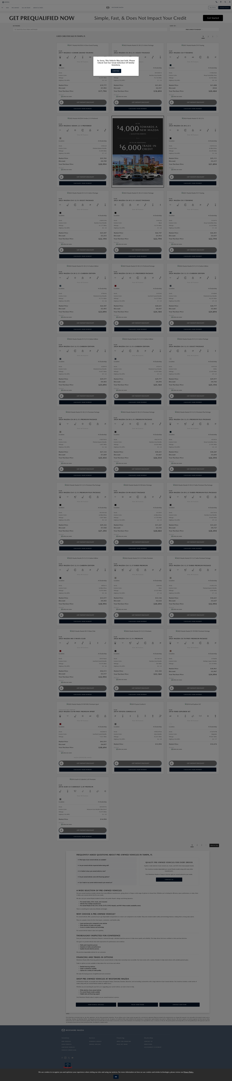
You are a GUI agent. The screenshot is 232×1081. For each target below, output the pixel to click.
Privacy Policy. (189, 1072)
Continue (115, 71)
